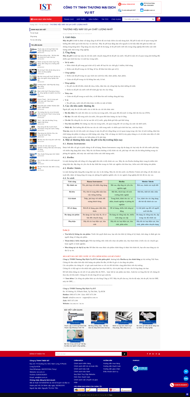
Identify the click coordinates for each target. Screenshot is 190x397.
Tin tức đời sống (35, 40)
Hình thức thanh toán (82, 377)
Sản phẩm (93, 19)
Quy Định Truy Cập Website (84, 374)
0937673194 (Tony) (49, 369)
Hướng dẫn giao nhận (111, 369)
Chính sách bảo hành (82, 372)
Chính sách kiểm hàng (82, 363)
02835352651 (41, 375)
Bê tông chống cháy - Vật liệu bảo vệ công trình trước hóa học (99, 326)
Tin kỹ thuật (34, 33)
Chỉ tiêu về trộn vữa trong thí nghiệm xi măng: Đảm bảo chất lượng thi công (49, 147)
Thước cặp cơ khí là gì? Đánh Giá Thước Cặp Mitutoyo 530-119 (75, 326)
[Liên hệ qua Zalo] (186, 378)
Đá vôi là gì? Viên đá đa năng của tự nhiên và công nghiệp (148, 326)
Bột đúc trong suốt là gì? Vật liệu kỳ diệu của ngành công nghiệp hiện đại (75, 345)
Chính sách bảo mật (81, 369)
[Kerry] (102, 390)
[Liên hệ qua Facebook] (186, 371)
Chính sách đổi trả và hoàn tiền (86, 366)
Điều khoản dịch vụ (110, 372)
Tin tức (105, 19)
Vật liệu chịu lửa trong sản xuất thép (49, 139)
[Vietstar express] (126, 390)
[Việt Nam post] (91, 390)
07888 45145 (128, 4)
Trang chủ (69, 19)
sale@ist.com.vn (149, 10)
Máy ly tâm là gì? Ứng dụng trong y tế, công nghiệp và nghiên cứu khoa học (49, 92)
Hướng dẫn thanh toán (112, 366)
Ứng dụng (116, 19)
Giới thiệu (81, 19)
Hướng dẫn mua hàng (111, 363)
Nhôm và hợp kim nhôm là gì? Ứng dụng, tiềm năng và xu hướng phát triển (122, 327)
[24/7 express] (114, 390)
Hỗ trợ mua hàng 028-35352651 (149, 4)
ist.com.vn (41, 372)
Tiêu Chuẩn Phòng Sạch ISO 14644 (48, 154)
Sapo (110, 395)
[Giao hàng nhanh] (79, 390)
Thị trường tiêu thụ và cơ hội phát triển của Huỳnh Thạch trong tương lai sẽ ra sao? (49, 114)
